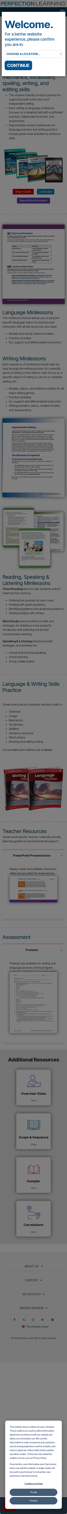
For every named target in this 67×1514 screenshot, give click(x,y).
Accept (33, 1492)
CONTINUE (18, 65)
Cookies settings (33, 1483)
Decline (33, 1500)
